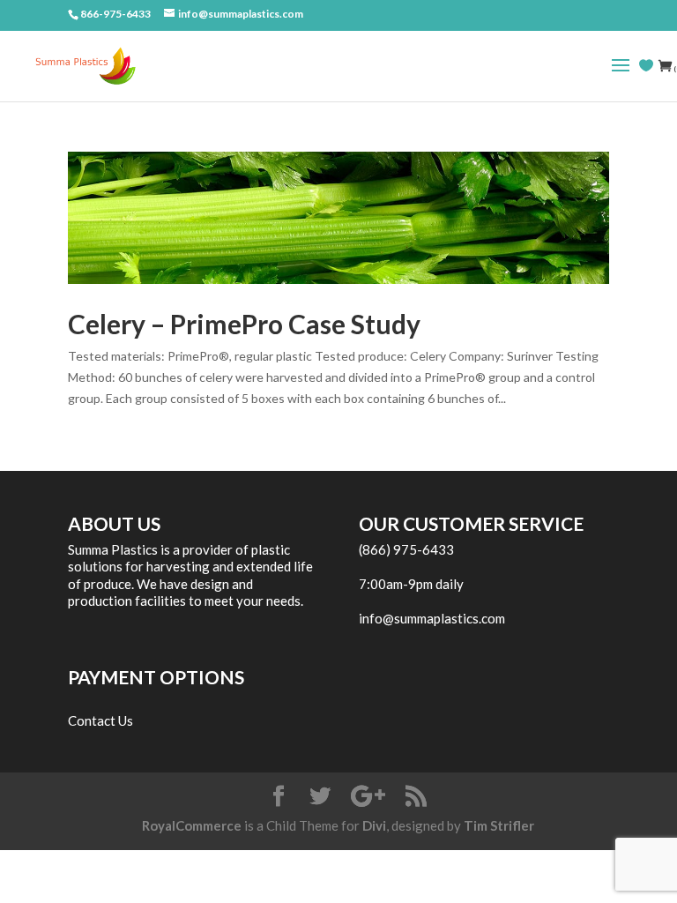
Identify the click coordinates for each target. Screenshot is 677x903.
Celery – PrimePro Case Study (244, 324)
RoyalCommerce (192, 825)
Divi (374, 825)
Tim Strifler (499, 825)
